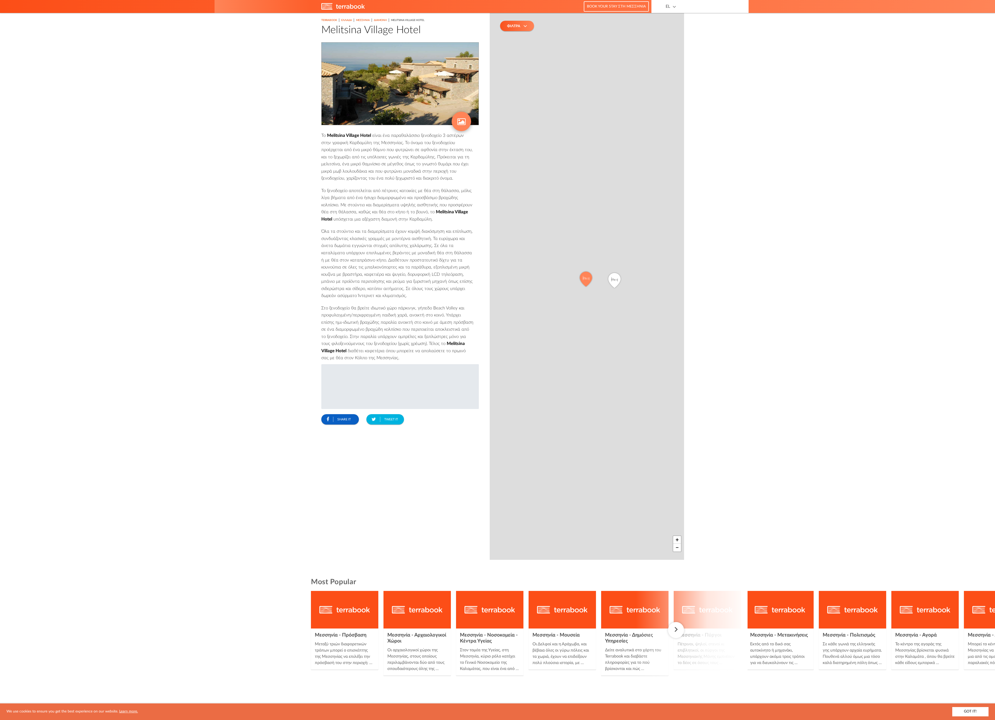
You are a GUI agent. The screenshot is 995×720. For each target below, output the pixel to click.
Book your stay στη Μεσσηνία (616, 6)
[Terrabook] (343, 8)
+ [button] (677, 540)
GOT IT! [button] (970, 711)
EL (668, 6)
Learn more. (128, 711)
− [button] (677, 547)
